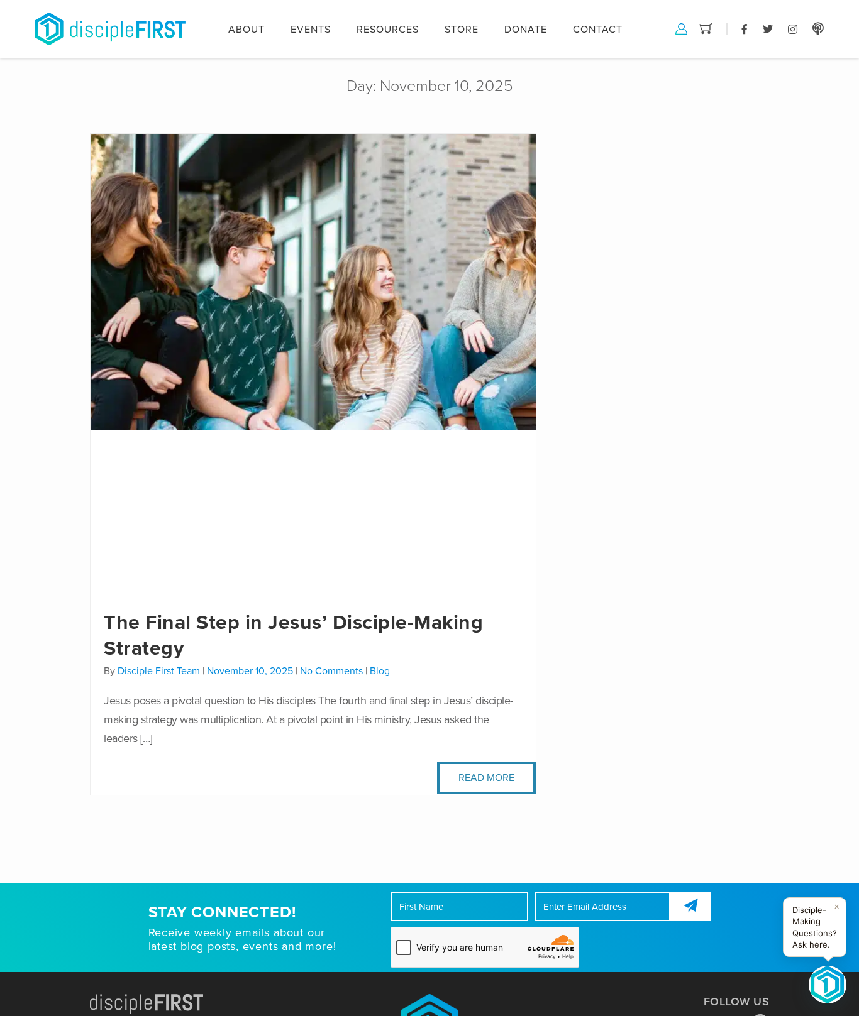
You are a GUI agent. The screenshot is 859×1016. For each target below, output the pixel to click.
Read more (486, 778)
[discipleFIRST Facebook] (745, 28)
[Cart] (706, 28)
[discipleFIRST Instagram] (792, 28)
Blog (380, 671)
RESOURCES (388, 29)
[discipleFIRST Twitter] (768, 28)
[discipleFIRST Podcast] (818, 28)
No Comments (331, 671)
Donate (525, 29)
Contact (598, 29)
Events (311, 29)
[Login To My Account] (681, 28)
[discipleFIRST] (827, 984)
